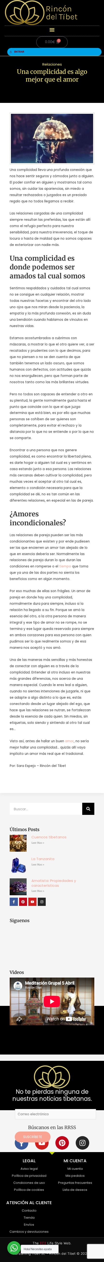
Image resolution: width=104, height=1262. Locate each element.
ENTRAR (19, 52)
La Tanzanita (42, 858)
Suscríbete (32, 1137)
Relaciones (52, 64)
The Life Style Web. (52, 1243)
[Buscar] (88, 809)
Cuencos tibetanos (49, 837)
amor (69, 741)
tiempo (65, 566)
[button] (52, 30)
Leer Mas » (37, 842)
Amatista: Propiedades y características (53, 883)
